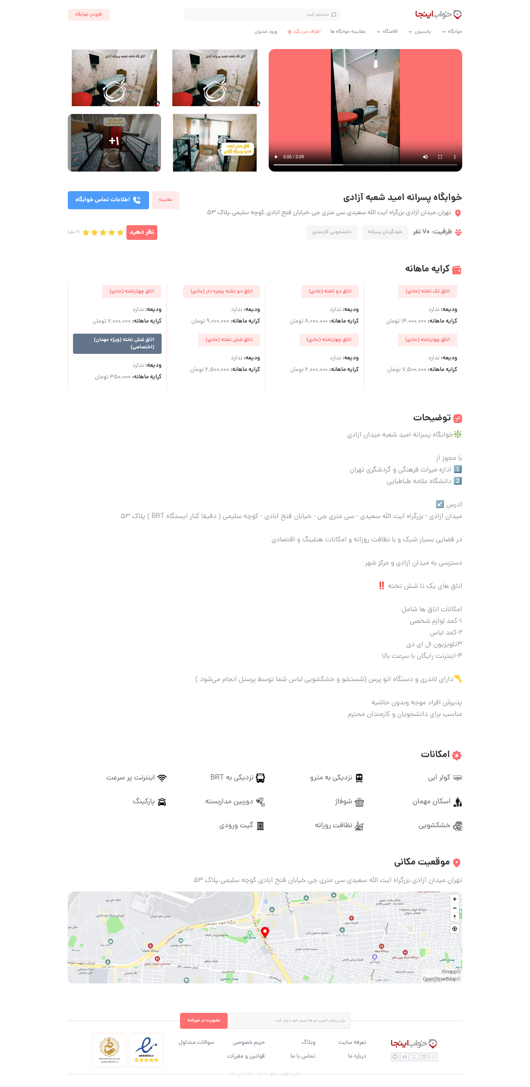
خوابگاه (455, 32)
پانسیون (423, 32)
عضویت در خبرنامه (203, 1020)
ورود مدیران (265, 32)
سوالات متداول (196, 1043)
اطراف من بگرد (307, 32)
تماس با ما (302, 1056)
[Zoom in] (454, 899)
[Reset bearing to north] (454, 916)
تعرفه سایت (352, 1043)
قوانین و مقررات (246, 1056)
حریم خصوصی (249, 1043)
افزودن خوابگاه (88, 14)
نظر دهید (141, 232)
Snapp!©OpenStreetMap (442, 976)
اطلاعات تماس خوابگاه (102, 200)
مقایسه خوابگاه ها (348, 32)
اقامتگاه (390, 32)
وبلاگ (308, 1043)
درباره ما (357, 1056)
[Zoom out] (454, 907)
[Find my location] (454, 928)
